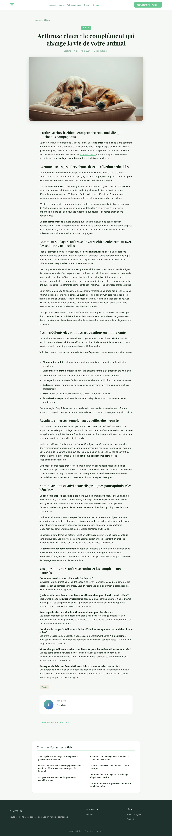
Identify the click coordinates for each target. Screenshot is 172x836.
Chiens (96, 5)
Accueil (52, 5)
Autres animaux (74, 5)
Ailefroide (16, 811)
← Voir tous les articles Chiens (54, 722)
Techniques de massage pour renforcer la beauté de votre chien (109, 758)
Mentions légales (134, 814)
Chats (86, 5)
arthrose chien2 (88, 154)
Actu (61, 5)
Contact (130, 819)
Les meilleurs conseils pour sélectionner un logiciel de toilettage (110, 785)
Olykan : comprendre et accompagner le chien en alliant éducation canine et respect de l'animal (60, 768)
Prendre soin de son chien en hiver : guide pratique (109, 767)
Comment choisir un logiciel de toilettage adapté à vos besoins (109, 776)
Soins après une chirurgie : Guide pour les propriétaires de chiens (58, 758)
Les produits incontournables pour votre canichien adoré (57, 778)
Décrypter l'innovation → (148, 5)
